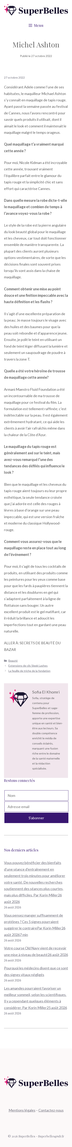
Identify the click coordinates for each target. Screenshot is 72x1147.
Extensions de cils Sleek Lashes (28, 665)
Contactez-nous (51, 1110)
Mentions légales (22, 1110)
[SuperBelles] (36, 9)
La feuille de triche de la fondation (29, 670)
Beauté (13, 660)
